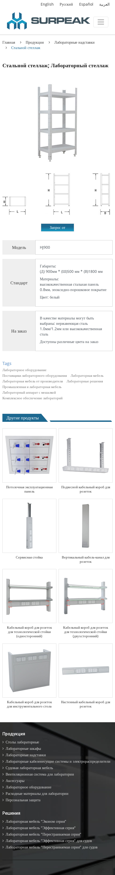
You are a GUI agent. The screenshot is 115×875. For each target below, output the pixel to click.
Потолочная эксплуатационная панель (29, 489)
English (47, 4)
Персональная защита (23, 799)
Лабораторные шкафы (23, 748)
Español (86, 4)
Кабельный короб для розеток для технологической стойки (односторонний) (29, 631)
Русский (66, 4)
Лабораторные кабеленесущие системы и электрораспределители (58, 761)
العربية (104, 4)
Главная (8, 42)
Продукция (35, 42)
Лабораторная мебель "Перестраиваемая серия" (43, 834)
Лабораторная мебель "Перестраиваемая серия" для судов (52, 847)
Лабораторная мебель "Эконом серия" (36, 821)
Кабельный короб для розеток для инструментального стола (29, 704)
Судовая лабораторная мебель (29, 767)
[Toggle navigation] (100, 22)
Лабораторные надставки (74, 42)
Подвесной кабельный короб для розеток (85, 489)
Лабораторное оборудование (28, 787)
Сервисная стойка (29, 557)
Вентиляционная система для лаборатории (40, 774)
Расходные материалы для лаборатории (37, 793)
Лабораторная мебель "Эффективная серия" (41, 827)
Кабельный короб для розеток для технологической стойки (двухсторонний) (85, 631)
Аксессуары (15, 780)
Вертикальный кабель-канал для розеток (86, 559)
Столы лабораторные (22, 741)
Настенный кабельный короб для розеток (85, 704)
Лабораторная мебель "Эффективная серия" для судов (49, 840)
